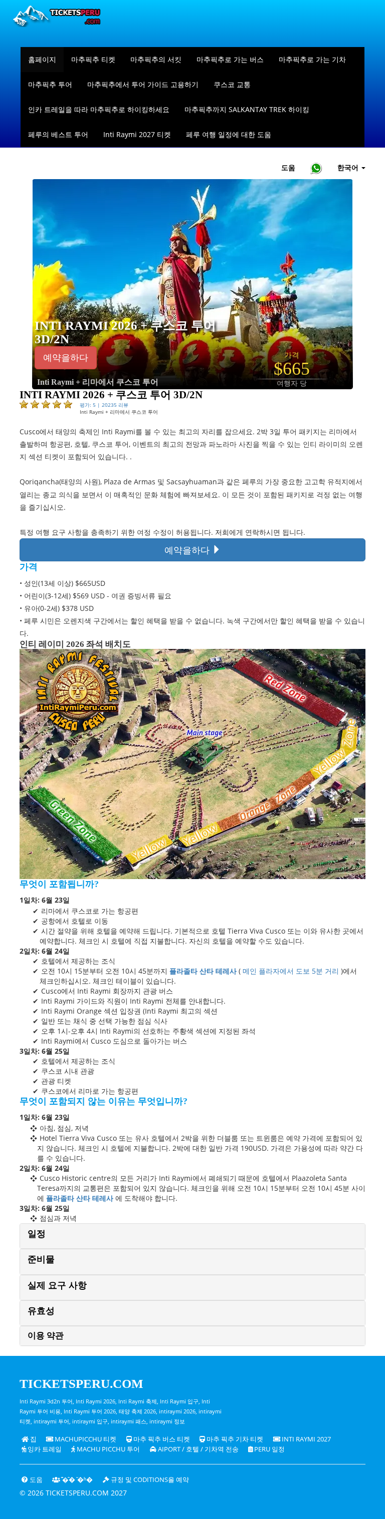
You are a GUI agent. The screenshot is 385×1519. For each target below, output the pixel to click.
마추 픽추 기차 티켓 (234, 1439)
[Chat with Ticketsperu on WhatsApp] (316, 168)
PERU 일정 (269, 1449)
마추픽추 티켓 (93, 59)
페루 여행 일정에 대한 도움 (228, 134)
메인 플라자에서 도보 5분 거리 (291, 971)
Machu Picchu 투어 (107, 1449)
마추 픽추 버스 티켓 (161, 1439)
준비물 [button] (41, 1259)
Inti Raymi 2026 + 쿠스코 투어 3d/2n (125, 332)
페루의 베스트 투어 (58, 134)
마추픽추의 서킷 (155, 59)
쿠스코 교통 (232, 84)
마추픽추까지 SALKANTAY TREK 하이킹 (246, 109)
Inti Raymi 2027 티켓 (137, 134)
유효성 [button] (41, 1311)
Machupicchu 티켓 (84, 1439)
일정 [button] (37, 1234)
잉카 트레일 (44, 1449)
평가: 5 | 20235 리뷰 (104, 404)
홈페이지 (42, 59)
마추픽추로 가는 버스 (230, 59)
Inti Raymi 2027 (305, 1439)
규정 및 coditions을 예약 (149, 1479)
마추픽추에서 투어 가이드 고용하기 (143, 84)
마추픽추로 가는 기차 (312, 59)
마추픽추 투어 (50, 84)
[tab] (192, 1236)
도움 (288, 167)
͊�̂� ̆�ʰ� (76, 1479)
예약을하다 (65, 358)
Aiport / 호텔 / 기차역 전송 (197, 1449)
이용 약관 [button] (46, 1335)
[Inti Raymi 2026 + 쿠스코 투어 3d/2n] (192, 283)
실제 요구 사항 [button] (57, 1285)
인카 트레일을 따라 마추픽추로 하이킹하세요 (98, 109)
